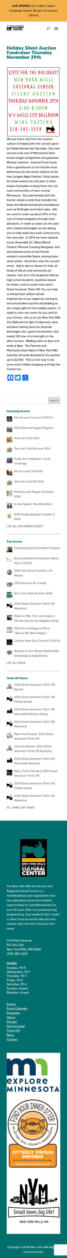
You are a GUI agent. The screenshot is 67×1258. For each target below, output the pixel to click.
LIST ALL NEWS (16, 662)
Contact (12, 1039)
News (10, 1035)
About (11, 1017)
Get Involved (16, 1026)
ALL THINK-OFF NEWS (20, 807)
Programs (13, 1013)
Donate (12, 1021)
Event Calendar (17, 1008)
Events (11, 1004)
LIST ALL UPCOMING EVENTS (25, 526)
